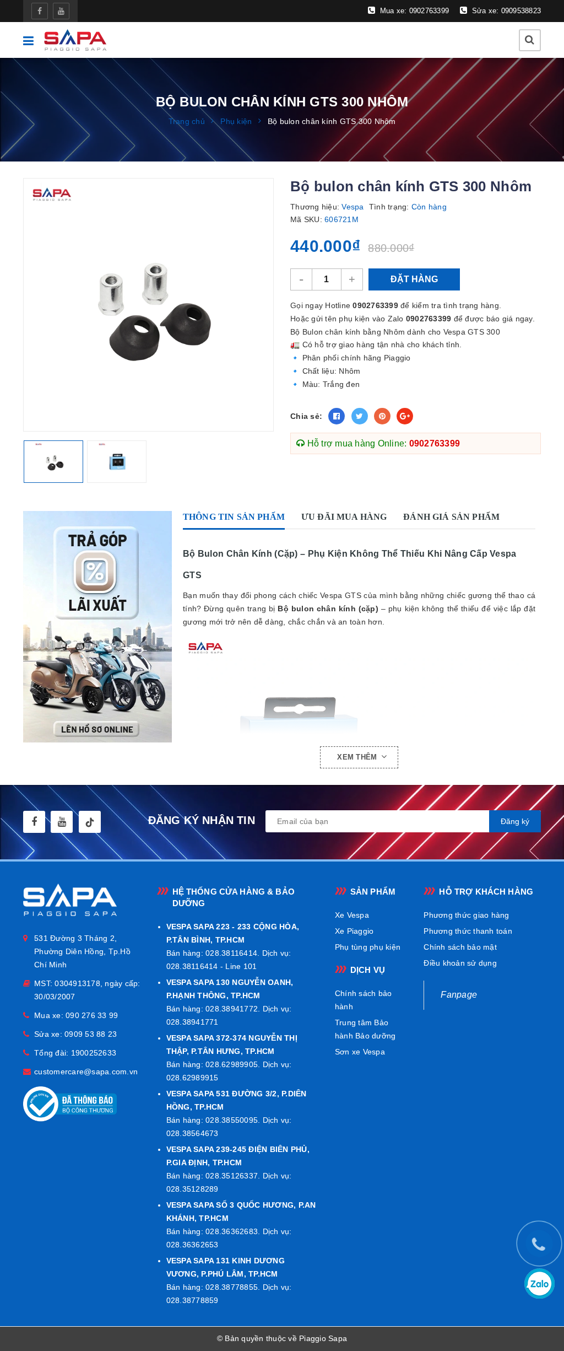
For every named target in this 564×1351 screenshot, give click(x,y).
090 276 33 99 (92, 1015)
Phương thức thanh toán (468, 931)
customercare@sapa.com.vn (86, 1071)
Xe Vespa (352, 915)
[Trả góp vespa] (100, 626)
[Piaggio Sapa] (75, 40)
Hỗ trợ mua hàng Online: (382, 443)
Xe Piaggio (354, 931)
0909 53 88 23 (90, 1034)
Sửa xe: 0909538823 (505, 11)
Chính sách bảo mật (460, 947)
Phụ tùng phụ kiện (367, 947)
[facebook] (39, 11)
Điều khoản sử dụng (460, 963)
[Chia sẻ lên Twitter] (359, 416)
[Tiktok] (90, 822)
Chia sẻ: (306, 416)
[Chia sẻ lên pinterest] (382, 416)
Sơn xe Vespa (360, 1051)
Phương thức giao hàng (466, 915)
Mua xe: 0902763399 (413, 11)
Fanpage (459, 994)
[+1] (405, 416)
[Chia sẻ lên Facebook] (336, 416)
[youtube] (61, 11)
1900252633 (94, 1052)
